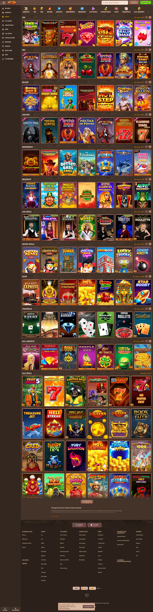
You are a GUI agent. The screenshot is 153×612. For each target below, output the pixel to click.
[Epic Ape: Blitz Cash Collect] (54, 488)
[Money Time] (87, 227)
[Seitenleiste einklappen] (4, 2)
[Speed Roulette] (31, 227)
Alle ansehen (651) (139, 147)
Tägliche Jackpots (83, 551)
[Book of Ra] (49, 33)
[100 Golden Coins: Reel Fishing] (68, 98)
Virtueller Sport (101, 543)
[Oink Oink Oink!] (105, 292)
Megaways (26, 179)
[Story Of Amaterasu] (49, 66)
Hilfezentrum (25, 539)
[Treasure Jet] (32, 423)
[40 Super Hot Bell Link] (141, 391)
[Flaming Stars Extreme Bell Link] (143, 130)
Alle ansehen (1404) (139, 341)
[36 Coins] (97, 423)
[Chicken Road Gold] (49, 260)
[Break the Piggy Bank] (49, 98)
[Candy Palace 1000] (143, 163)
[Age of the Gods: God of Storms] (97, 391)
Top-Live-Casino (63, 535)
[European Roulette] (124, 325)
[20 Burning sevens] (119, 391)
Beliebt (25, 82)
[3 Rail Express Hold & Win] (32, 488)
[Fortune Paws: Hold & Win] (143, 66)
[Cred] (32, 456)
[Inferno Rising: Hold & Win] (105, 66)
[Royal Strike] (105, 163)
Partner (24, 563)
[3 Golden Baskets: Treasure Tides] (143, 357)
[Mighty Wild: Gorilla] (76, 423)
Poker (61, 564)
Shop (137, 547)
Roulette (62, 543)
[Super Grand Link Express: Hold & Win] (49, 292)
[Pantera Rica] (76, 391)
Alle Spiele (27, 373)
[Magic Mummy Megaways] (68, 195)
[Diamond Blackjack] (68, 325)
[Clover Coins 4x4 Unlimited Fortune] (124, 357)
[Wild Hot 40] (54, 391)
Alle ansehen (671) (139, 212)
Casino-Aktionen (139, 535)
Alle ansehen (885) (139, 50)
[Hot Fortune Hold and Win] (87, 292)
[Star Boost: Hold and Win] (143, 292)
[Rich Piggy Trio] (76, 488)
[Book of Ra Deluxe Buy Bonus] (49, 163)
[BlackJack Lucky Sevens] (105, 325)
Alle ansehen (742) (139, 17)
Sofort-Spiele (28, 244)
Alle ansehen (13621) (146, 373)
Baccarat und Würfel (64, 559)
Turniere (137, 551)
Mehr (98, 588)
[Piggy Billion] (143, 98)
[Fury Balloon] (76, 456)
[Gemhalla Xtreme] (124, 98)
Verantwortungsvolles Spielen (123, 540)
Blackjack (62, 547)
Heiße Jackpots (82, 535)
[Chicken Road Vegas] (87, 260)
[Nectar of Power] (87, 130)
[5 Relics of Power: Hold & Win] (31, 163)
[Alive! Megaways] (143, 195)
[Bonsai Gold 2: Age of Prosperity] (31, 98)
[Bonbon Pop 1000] (143, 33)
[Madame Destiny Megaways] (31, 195)
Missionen (138, 543)
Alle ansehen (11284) (138, 276)
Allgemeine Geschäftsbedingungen (124, 560)
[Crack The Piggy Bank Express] (31, 33)
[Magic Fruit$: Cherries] (87, 66)
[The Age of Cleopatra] (68, 66)
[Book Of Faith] (141, 423)
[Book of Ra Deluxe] (87, 98)
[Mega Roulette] (124, 227)
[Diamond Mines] (143, 260)
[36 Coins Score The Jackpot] (119, 423)
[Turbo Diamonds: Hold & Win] (49, 357)
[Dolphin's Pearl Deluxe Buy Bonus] (124, 163)
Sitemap (24, 547)
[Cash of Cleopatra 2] (124, 66)
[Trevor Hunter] (49, 130)
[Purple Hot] (87, 357)
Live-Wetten (100, 539)
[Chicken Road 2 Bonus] (31, 260)
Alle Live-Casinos (63, 568)
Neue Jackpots (82, 543)
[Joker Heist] (31, 66)
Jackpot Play (81, 555)
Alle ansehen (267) (139, 309)
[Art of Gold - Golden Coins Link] (105, 357)
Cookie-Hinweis (120, 544)
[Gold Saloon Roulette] (143, 227)
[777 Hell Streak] (54, 423)
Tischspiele (27, 309)
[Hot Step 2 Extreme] (105, 33)
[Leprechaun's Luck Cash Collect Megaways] (49, 195)
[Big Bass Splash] (97, 488)
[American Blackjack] (31, 325)
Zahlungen (25, 560)
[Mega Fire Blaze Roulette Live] (49, 227)
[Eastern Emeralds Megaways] (87, 195)
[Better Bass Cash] (68, 163)
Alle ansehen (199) (139, 179)
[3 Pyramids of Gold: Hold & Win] (124, 292)
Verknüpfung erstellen (26, 543)
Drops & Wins (82, 547)
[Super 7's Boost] (87, 33)
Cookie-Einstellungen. (64, 608)
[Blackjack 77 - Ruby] (68, 227)
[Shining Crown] (68, 292)
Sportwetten (100, 535)
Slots (24, 276)
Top (23, 17)
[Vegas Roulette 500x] (105, 227)
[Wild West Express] (31, 292)
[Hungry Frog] (54, 456)
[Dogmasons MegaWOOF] (124, 195)
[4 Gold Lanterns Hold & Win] (68, 357)
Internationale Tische (64, 551)
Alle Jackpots (28, 341)
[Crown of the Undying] (31, 130)
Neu (23, 50)
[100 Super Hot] (68, 33)
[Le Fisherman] (87, 163)
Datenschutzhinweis (121, 536)
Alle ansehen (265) (139, 244)
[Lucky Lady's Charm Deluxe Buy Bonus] (31, 357)
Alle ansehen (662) (139, 114)
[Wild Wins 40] (124, 130)
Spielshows (62, 555)
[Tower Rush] (68, 260)
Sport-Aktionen (139, 539)
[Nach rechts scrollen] (149, 9)
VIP (137, 555)
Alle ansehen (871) (139, 82)
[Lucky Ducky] (124, 260)
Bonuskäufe (27, 147)
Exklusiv (26, 114)
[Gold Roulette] (49, 325)
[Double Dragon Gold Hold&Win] (141, 488)
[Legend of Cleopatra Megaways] (105, 195)
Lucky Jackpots (82, 539)
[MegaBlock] (105, 260)
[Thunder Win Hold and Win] (119, 456)
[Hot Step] (105, 98)
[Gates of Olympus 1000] (141, 456)
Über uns (24, 535)
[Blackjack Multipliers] (143, 325)
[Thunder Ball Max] (124, 33)
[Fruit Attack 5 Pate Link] (32, 391)
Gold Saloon (62, 539)
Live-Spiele (27, 211)
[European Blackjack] (87, 325)
